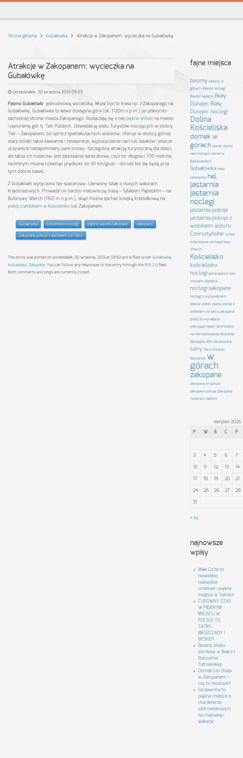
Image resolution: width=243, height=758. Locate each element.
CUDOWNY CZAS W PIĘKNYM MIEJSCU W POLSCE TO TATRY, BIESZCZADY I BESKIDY (214, 620)
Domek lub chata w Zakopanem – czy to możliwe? (215, 677)
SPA (209, 341)
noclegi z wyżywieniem (208, 296)
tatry (196, 349)
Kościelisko (17, 265)
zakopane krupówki (205, 383)
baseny (198, 80)
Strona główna (22, 36)
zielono (211, 398)
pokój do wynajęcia (205, 319)
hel (212, 176)
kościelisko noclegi (62, 224)
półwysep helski (202, 326)
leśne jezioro (218, 273)
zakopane (145, 224)
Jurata (230, 234)
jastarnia (204, 185)
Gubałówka (56, 36)
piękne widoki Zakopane (108, 224)
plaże (216, 304)
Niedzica (211, 281)
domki (217, 146)
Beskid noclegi (213, 88)
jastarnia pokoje (209, 210)
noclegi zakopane (210, 288)
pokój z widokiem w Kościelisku (39, 206)
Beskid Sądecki (202, 96)
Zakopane (36, 265)
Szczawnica (223, 341)
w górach (204, 361)
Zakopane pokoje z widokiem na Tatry (51, 235)
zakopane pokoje (203, 391)
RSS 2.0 (151, 265)
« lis (194, 518)
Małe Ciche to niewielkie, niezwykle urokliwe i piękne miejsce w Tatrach (216, 582)
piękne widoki (139, 118)
